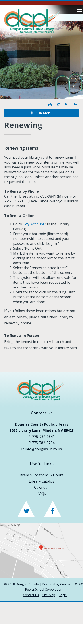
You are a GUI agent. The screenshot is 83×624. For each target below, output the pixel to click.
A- (75, 104)
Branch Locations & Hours (41, 475)
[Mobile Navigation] (79, 9)
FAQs (41, 493)
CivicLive (66, 584)
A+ (66, 104)
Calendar (41, 487)
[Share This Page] (58, 104)
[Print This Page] (50, 104)
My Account (34, 224)
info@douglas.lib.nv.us (43, 449)
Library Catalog (41, 481)
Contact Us (31, 595)
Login (63, 595)
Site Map (48, 595)
